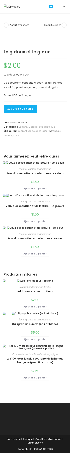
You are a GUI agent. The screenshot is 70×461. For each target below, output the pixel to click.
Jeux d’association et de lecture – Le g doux (35, 206)
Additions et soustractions (35, 291)
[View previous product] (6, 25)
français (56, 131)
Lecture (23, 126)
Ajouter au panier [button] (35, 188)
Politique (27, 439)
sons (16, 135)
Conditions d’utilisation (48, 439)
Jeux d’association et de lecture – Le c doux (35, 173)
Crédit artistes (35, 442)
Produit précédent (19, 24)
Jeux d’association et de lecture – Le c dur (35, 238)
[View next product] (64, 25)
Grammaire (18, 354)
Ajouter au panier (20, 108)
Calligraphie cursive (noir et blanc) (35, 324)
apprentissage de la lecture (33, 131)
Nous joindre (13, 439)
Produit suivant (52, 24)
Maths (47, 287)
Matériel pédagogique (42, 126)
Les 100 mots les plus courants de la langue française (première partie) (35, 360)
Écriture (23, 319)
